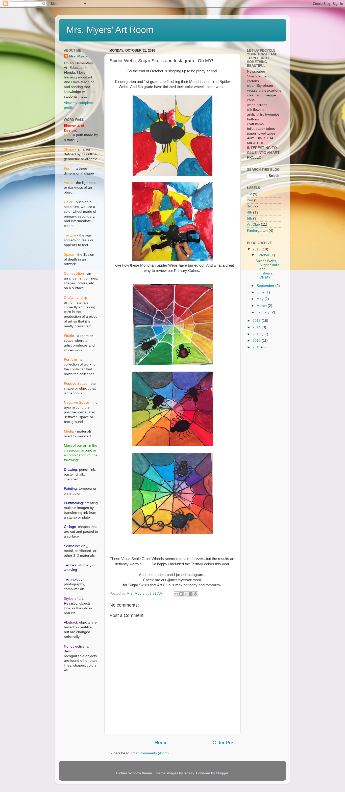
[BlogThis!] (181, 593)
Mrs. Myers (78, 56)
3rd (249, 206)
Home (161, 742)
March (262, 306)
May (260, 299)
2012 (257, 341)
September (266, 286)
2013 (257, 334)
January (263, 312)
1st (249, 194)
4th (249, 212)
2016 (257, 249)
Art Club (253, 224)
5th (249, 218)
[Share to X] (185, 593)
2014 (257, 327)
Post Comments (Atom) (150, 753)
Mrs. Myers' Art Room (110, 30)
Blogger (222, 773)
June (261, 292)
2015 (257, 321)
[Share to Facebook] (190, 593)
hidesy (189, 773)
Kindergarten (257, 230)
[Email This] (176, 593)
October (263, 255)
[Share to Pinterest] (195, 593)
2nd (250, 200)
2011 (257, 347)
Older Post (224, 742)
